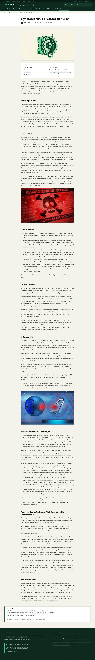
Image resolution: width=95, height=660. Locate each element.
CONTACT (81, 1)
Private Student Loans (38, 638)
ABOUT (75, 1)
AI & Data (48, 8)
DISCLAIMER (87, 1)
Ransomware (27, 69)
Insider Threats (27, 74)
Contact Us (76, 638)
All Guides (8, 8)
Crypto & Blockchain (32, 8)
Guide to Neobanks (57, 635)
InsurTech (55, 8)
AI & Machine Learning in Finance (61, 638)
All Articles (55, 646)
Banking (15, 8)
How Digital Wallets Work (59, 644)
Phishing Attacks (28, 67)
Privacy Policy (76, 641)
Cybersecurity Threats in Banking (25, 12)
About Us (75, 635)
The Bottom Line (54, 76)
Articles (11, 12)
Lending (41, 8)
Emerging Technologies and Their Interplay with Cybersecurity (60, 72)
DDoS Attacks (53, 67)
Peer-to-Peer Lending (58, 641)
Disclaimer (75, 644)
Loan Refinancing (37, 641)
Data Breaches (27, 72)
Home (5, 12)
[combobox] (78, 4)
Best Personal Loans (38, 635)
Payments (21, 8)
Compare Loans (64, 8)
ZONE (9, 5)
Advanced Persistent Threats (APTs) (59, 69)
